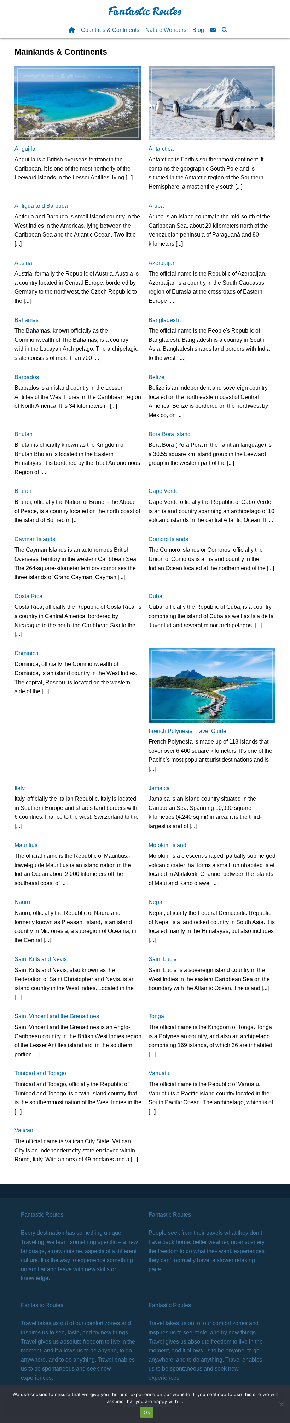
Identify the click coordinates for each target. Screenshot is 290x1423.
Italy (19, 788)
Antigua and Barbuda (41, 206)
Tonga (156, 1016)
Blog (198, 30)
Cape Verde (164, 491)
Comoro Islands (168, 539)
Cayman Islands (34, 539)
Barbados (26, 377)
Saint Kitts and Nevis (40, 959)
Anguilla (24, 149)
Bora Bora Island (170, 434)
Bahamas (26, 320)
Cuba (155, 596)
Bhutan (23, 434)
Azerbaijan (162, 263)
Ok (147, 1412)
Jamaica (159, 788)
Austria (23, 263)
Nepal (156, 902)
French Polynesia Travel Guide (187, 731)
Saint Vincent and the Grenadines (56, 1016)
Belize (156, 377)
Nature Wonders (165, 30)
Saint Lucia (163, 959)
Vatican (23, 1130)
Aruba (156, 206)
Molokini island (167, 845)
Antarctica (161, 149)
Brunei (22, 491)
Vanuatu (159, 1073)
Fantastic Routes (145, 12)
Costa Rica (28, 596)
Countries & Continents (110, 30)
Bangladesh (164, 320)
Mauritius (25, 845)
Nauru (22, 902)
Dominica (26, 653)
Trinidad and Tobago (40, 1073)
